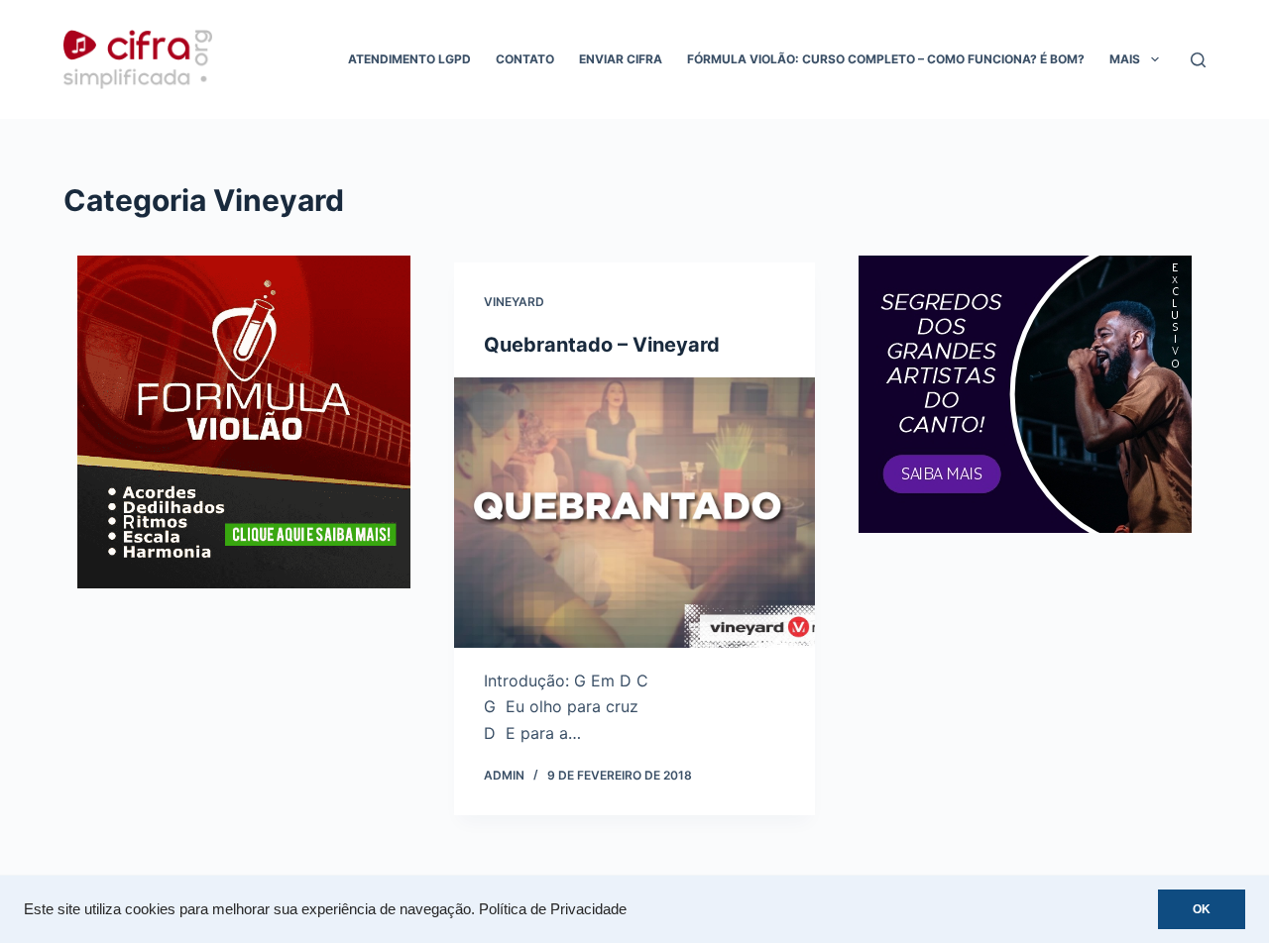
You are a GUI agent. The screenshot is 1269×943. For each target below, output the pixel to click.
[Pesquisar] (1198, 59)
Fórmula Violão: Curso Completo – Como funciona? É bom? (886, 59)
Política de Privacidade (553, 909)
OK (1202, 909)
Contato (525, 59)
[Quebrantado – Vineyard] (634, 512)
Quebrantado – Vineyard (602, 345)
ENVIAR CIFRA (620, 59)
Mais (1124, 59)
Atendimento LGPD (409, 59)
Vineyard (514, 301)
